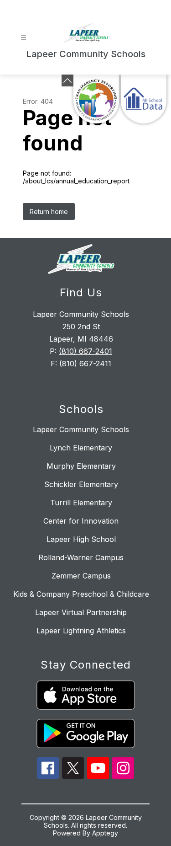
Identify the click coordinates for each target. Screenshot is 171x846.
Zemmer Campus (81, 575)
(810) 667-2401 (85, 351)
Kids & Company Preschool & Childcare (81, 594)
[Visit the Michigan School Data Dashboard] (143, 99)
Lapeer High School (81, 539)
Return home (49, 211)
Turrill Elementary (81, 502)
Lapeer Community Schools (81, 429)
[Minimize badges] (67, 80)
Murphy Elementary (81, 466)
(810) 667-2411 (85, 363)
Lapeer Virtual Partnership (81, 612)
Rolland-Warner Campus (81, 557)
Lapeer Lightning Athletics (81, 630)
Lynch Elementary (81, 447)
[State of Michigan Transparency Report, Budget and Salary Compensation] (96, 99)
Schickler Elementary (81, 484)
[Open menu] (23, 37)
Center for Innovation (81, 520)
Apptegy (105, 833)
